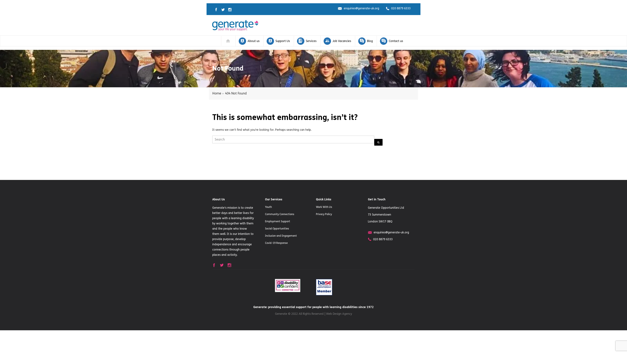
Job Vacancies (341, 41)
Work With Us (324, 207)
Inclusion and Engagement (281, 235)
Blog (370, 41)
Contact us (396, 41)
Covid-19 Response (276, 242)
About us (253, 41)
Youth (268, 207)
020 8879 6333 (401, 8)
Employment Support (277, 221)
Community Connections (279, 214)
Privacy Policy (324, 214)
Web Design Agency (339, 314)
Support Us (282, 41)
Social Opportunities (277, 228)
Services (311, 41)
